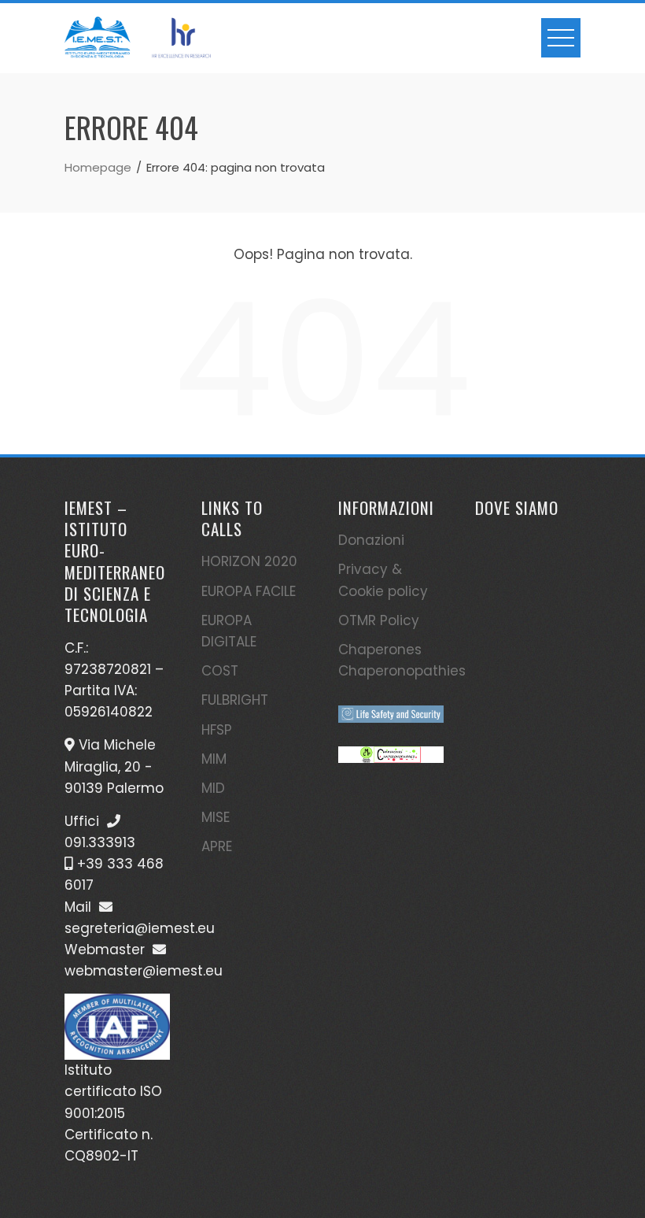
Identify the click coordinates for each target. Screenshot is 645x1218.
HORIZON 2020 (249, 561)
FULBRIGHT (234, 699)
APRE (216, 846)
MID (213, 788)
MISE (215, 817)
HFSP (216, 729)
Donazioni (371, 540)
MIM (214, 759)
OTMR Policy (378, 620)
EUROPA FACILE (248, 591)
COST (219, 670)
